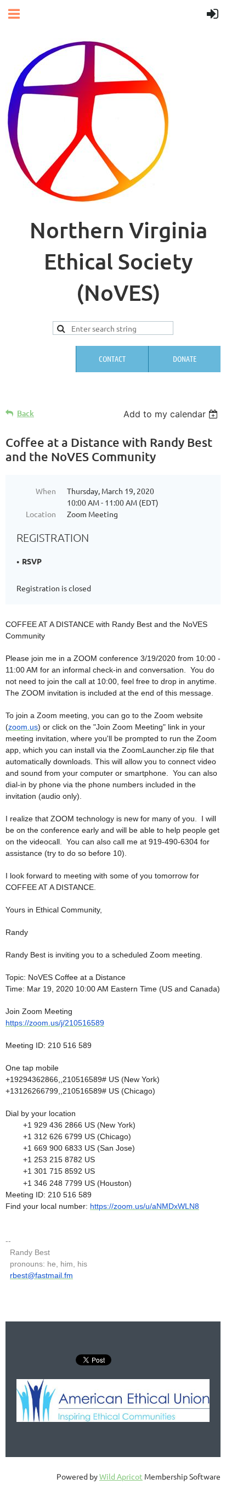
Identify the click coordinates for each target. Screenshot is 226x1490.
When (46, 491)
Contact (112, 358)
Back (25, 413)
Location (41, 514)
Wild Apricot (121, 1476)
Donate (184, 358)
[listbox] (172, 414)
